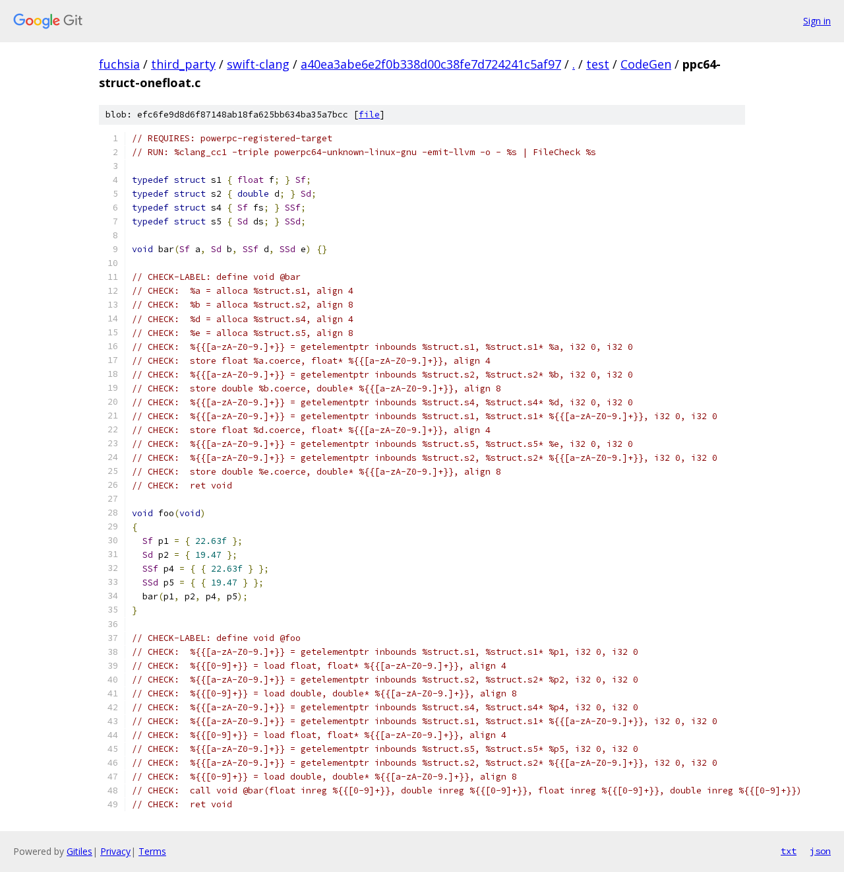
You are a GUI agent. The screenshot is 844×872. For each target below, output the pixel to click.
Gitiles (79, 851)
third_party (183, 64)
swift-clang (258, 64)
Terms (152, 851)
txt (789, 851)
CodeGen (645, 64)
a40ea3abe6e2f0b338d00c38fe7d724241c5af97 (431, 64)
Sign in (817, 21)
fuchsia (119, 64)
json (820, 851)
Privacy (115, 851)
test (597, 64)
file (369, 114)
